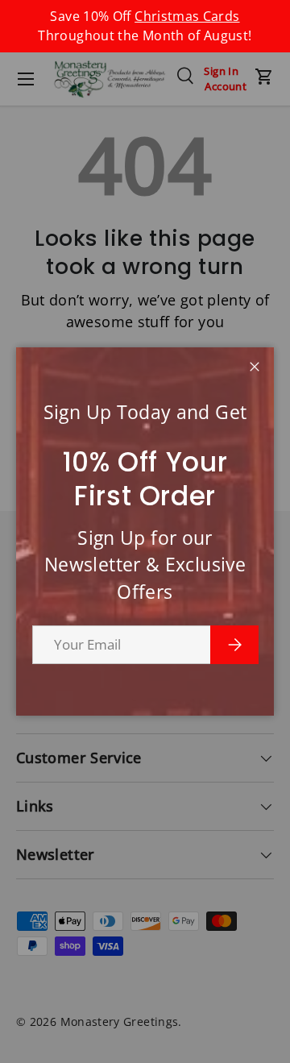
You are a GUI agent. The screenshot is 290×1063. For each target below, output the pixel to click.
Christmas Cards (187, 16)
